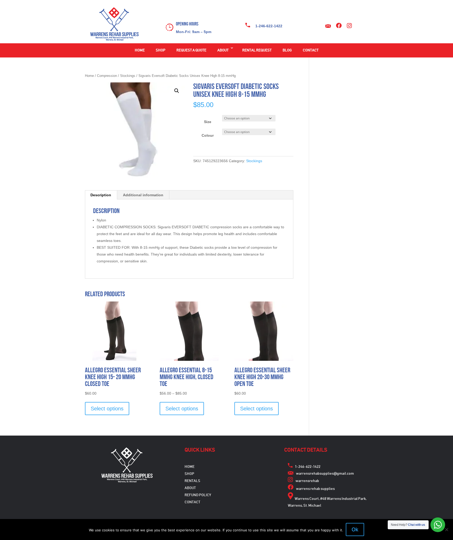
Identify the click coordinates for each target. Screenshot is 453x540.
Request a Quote (191, 50)
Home (140, 50)
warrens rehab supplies (315, 489)
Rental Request (257, 50)
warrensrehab (307, 481)
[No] (446, 529)
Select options (107, 408)
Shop (160, 50)
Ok (355, 529)
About (223, 50)
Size (207, 122)
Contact (311, 50)
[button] (176, 91)
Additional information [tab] (143, 195)
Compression (107, 76)
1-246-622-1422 (268, 26)
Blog (287, 50)
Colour (208, 135)
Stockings (127, 76)
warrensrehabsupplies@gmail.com (325, 473)
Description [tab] (100, 195)
